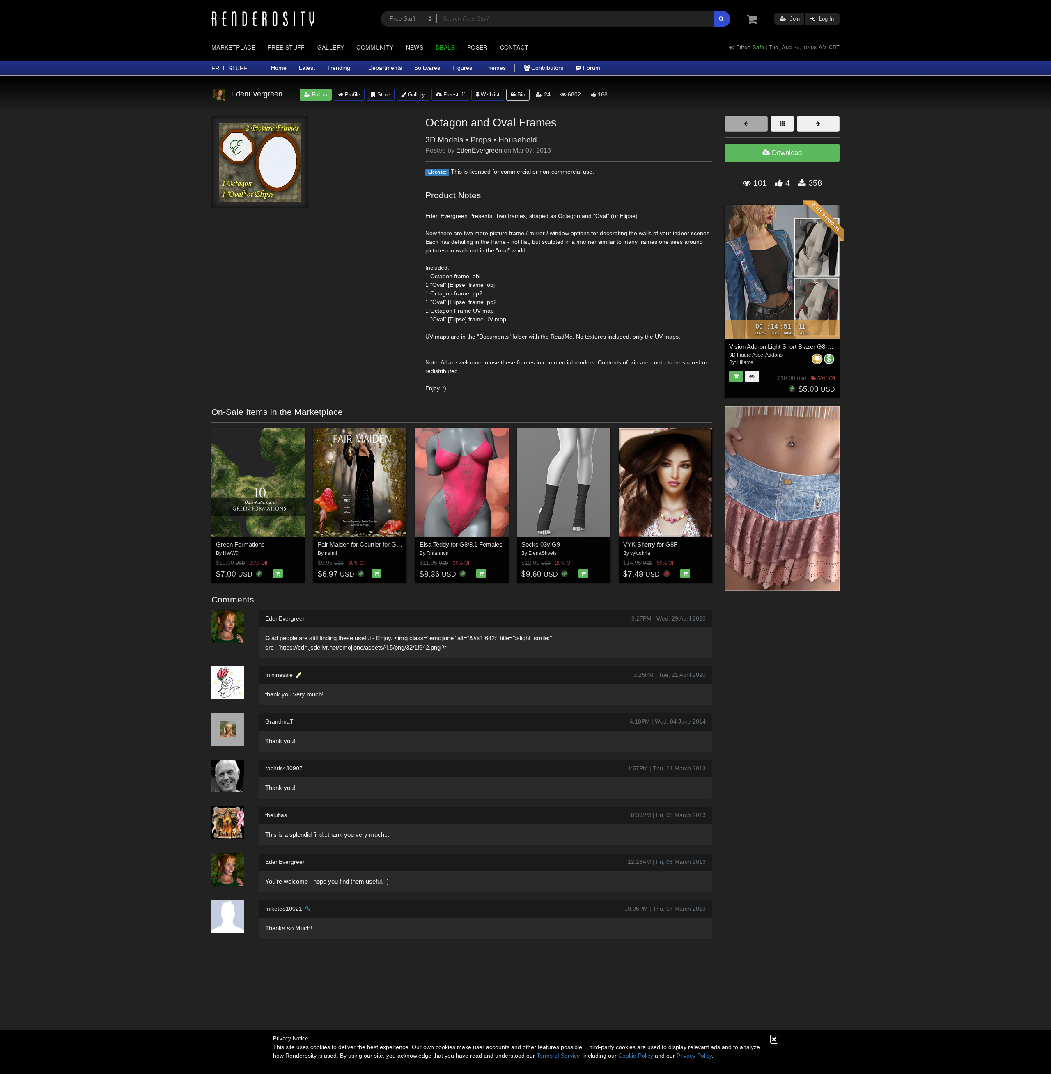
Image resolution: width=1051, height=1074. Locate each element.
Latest (307, 68)
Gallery (330, 47)
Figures (462, 68)
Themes (495, 68)
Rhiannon (438, 553)
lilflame (745, 362)
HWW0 (231, 553)
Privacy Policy (694, 1055)
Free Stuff (286, 47)
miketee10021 (283, 908)
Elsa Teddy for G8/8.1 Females (461, 544)
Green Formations (240, 544)
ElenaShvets (542, 553)
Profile (351, 95)
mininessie (279, 674)
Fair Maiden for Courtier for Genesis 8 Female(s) (383, 544)
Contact (514, 47)
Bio (520, 95)
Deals (445, 47)
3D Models (444, 139)
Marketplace (233, 47)
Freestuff (453, 95)
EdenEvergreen (479, 150)
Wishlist (489, 95)
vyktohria (640, 553)
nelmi (331, 553)
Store (383, 95)
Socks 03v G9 (540, 544)
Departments (385, 68)
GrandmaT (279, 721)
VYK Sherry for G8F (650, 544)
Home (279, 68)
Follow (318, 95)
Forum (590, 68)
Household (517, 139)
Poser (477, 47)
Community (374, 47)
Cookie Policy (635, 1055)
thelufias (276, 815)
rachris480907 (284, 768)
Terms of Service (558, 1055)
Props (480, 139)
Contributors (546, 68)
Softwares (427, 68)
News (414, 47)
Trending (338, 68)
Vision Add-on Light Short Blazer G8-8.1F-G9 (789, 346)
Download (786, 153)
